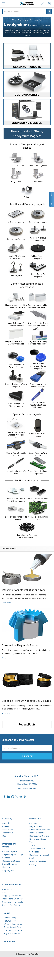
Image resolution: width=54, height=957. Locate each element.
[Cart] (50, 3)
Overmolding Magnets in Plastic (20, 645)
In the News (7, 829)
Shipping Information (11, 895)
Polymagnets (8, 870)
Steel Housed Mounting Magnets (27, 203)
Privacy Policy (10, 917)
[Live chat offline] (51, 199)
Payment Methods (12, 933)
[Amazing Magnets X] (16, 796)
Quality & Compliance (13, 930)
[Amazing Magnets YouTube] (21, 796)
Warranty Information (13, 924)
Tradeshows (7, 832)
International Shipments (12, 898)
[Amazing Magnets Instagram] (12, 796)
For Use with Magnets (27, 480)
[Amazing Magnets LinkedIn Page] (8, 796)
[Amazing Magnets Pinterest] (25, 796)
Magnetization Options (39, 835)
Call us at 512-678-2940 (27, 788)
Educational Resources (39, 829)
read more (6, 602)
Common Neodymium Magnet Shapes (27, 146)
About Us (6, 823)
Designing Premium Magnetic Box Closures (26, 700)
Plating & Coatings (37, 832)
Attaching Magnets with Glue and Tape (23, 589)
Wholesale (9, 941)
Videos (32, 845)
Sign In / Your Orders (11, 905)
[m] (3, 3)
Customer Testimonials (12, 902)
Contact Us (7, 889)
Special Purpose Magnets (27, 414)
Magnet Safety (35, 826)
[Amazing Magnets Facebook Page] (4, 796)
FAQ (4, 892)
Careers (5, 826)
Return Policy (9, 920)
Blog (4, 835)
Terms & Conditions (12, 927)
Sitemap (33, 823)
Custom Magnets (9, 851)
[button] (27, 56)
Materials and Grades (11, 861)
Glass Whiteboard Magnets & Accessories (27, 285)
